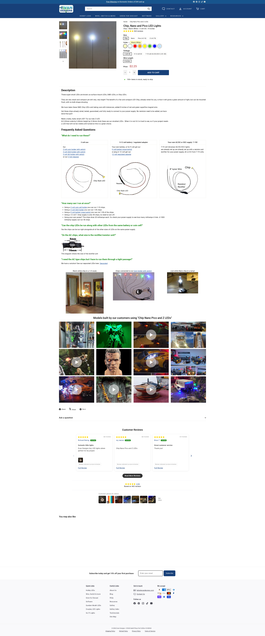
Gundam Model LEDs (93, 605)
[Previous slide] (73, 455)
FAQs (112, 598)
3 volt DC (127, 54)
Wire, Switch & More (105, 16)
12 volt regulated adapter (121, 154)
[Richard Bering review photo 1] (80, 460)
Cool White (130, 46)
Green (150, 46)
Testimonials (114, 613)
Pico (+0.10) (142, 38)
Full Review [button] (82, 468)
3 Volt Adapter (73, 157)
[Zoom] (92, 45)
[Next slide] (191, 455)
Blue (154, 46)
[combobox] (118, 9)
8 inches (127, 61)
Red (135, 46)
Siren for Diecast (129, 16)
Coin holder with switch (143, 271)
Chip (126, 38)
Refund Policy (123, 631)
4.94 (138, 484)
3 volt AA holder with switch (73, 154)
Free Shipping (111, 2)
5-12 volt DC (138, 54)
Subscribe (169, 573)
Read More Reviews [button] (132, 476)
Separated (104, 263)
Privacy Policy (136, 631)
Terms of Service (150, 631)
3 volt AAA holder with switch (74, 152)
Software (147, 16)
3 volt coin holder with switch (74, 149)
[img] (83, 437)
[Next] (63, 60)
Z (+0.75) (153, 38)
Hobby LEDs (85, 16)
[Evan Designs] (66, 9)
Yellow (145, 46)
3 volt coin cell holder (79, 207)
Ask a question (66, 417)
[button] (128, 31)
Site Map (113, 617)
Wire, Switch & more (93, 594)
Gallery (160, 16)
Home (125, 22)
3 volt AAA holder (77, 210)
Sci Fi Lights (90, 613)
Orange (140, 46)
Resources (176, 16)
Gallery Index (114, 609)
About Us (113, 590)
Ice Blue (159, 46)
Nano (133, 38)
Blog (111, 594)
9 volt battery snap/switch (122, 149)
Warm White (125, 46)
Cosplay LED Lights (93, 609)
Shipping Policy (110, 631)
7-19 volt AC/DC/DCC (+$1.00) (156, 54)
